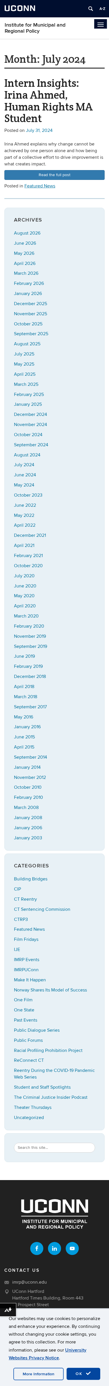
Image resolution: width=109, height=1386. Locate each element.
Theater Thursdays (32, 1107)
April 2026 (24, 263)
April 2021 (24, 545)
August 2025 (27, 344)
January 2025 (28, 404)
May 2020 (24, 596)
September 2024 (31, 445)
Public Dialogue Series (37, 1030)
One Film (23, 1000)
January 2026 (28, 293)
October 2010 (28, 787)
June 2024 (25, 475)
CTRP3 (21, 919)
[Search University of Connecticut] (90, 8)
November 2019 (30, 636)
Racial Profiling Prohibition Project (48, 1050)
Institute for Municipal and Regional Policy (35, 28)
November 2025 (30, 314)
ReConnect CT (29, 1060)
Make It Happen (30, 980)
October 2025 (28, 324)
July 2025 (24, 354)
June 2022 (25, 505)
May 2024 (24, 485)
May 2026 (24, 253)
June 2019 (24, 656)
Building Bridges (30, 879)
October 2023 (28, 495)
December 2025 (30, 304)
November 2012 (30, 777)
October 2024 (28, 435)
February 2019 (28, 666)
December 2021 (30, 535)
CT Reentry (25, 899)
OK (80, 1373)
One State (24, 1010)
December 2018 (30, 676)
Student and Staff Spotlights (42, 1087)
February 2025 (29, 394)
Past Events (25, 1020)
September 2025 (31, 334)
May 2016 (23, 717)
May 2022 (24, 515)
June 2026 (25, 243)
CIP (17, 889)
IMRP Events (26, 960)
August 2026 (27, 233)
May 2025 (24, 364)
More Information (38, 1374)
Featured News (39, 186)
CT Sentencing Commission (42, 909)
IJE (17, 949)
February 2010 (28, 797)
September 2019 (30, 646)
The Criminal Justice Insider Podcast (50, 1097)
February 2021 (28, 556)
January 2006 (28, 828)
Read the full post (54, 174)
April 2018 (24, 687)
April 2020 (25, 606)
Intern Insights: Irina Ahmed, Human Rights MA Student (48, 100)
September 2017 (30, 707)
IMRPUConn (26, 970)
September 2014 (30, 757)
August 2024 (27, 455)
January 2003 (28, 838)
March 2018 (25, 697)
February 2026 (29, 283)
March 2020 (26, 616)
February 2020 (29, 626)
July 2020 (24, 576)
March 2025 (26, 384)
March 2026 (26, 273)
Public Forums (28, 1040)
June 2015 (24, 737)
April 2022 (24, 525)
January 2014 (27, 767)
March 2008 (26, 807)
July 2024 (24, 465)
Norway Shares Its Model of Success (50, 990)
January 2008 (28, 818)
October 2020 (28, 566)
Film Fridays (26, 939)
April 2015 (24, 747)
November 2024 (30, 424)
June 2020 (25, 586)
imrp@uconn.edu (29, 1282)
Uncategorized (29, 1117)
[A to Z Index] (102, 8)
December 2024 (30, 414)
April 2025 (24, 374)
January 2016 (27, 727)
